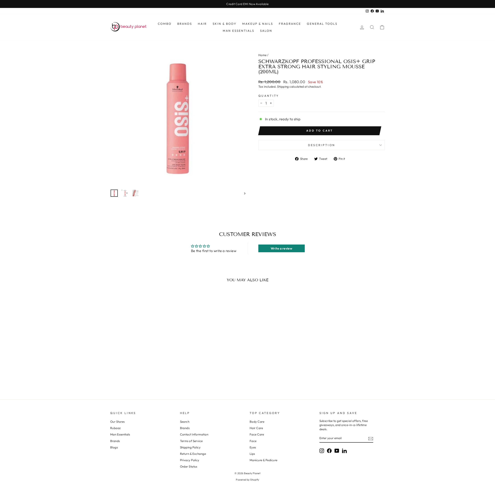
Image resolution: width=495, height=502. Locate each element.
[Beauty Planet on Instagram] (321, 450)
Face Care (257, 434)
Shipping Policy (190, 447)
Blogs (114, 447)
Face (253, 441)
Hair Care (256, 428)
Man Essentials (238, 30)
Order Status (188, 466)
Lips (252, 454)
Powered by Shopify (247, 479)
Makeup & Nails (257, 24)
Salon (266, 30)
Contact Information (194, 434)
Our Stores (117, 421)
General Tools (322, 24)
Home (262, 55)
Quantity (268, 95)
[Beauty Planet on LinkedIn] (344, 450)
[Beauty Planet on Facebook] (329, 450)
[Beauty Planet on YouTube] (337, 450)
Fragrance (290, 24)
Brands (184, 24)
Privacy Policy (189, 460)
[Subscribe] (370, 438)
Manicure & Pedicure (263, 460)
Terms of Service (191, 441)
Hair (202, 24)
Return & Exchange (193, 454)
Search (184, 421)
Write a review (281, 248)
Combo (165, 24)
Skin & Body (224, 24)
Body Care (257, 421)
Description (321, 145)
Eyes (253, 447)
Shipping (283, 86)
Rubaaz (115, 428)
